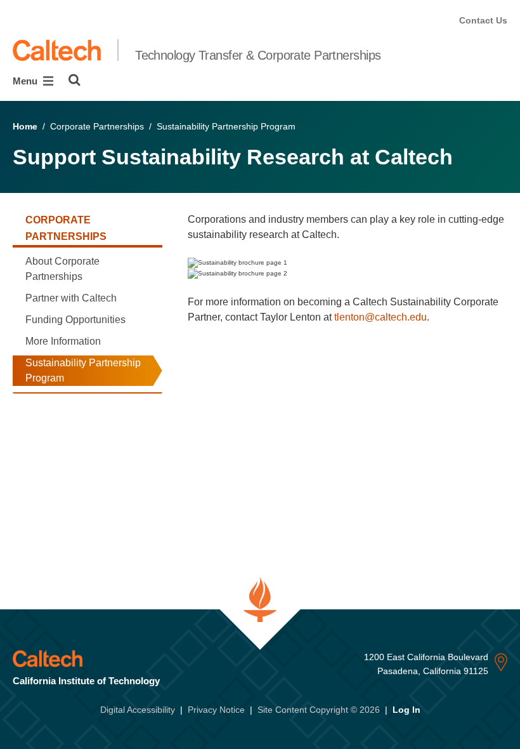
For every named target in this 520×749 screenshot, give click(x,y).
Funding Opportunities (75, 319)
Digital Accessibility (137, 710)
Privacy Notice (216, 710)
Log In (406, 710)
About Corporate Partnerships (62, 269)
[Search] (74, 80)
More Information (63, 341)
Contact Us (483, 20)
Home (25, 126)
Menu (26, 81)
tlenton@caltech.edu (380, 317)
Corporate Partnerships (66, 228)
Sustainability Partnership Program (83, 370)
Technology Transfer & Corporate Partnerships (257, 55)
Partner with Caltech (71, 298)
